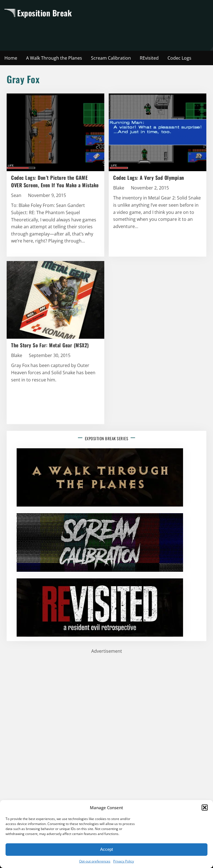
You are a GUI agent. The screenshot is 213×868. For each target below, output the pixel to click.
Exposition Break (44, 13)
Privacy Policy (123, 861)
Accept (106, 849)
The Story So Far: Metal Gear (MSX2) (50, 345)
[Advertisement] (106, 33)
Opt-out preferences (94, 861)
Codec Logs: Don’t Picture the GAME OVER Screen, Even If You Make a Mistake (55, 181)
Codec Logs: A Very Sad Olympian (148, 177)
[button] (204, 807)
